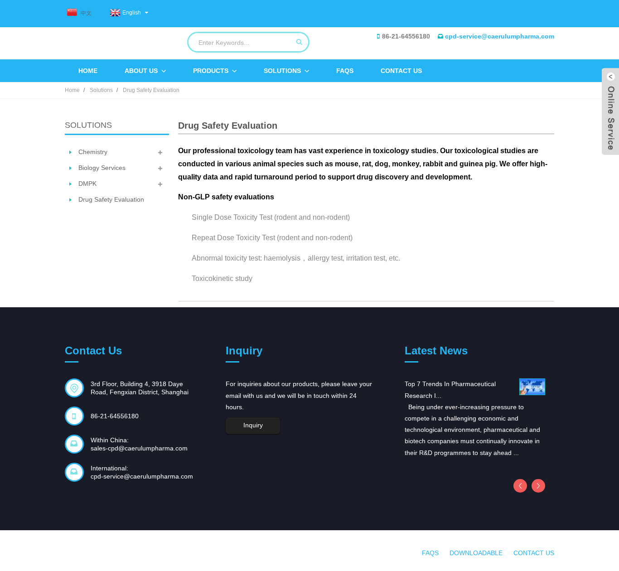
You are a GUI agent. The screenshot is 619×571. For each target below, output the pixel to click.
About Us (141, 70)
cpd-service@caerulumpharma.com (499, 36)
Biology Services (102, 167)
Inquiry (253, 425)
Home (87, 70)
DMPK (87, 183)
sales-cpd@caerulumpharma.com (139, 448)
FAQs (344, 70)
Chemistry (92, 151)
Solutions (282, 70)
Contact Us (401, 70)
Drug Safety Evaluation (151, 90)
